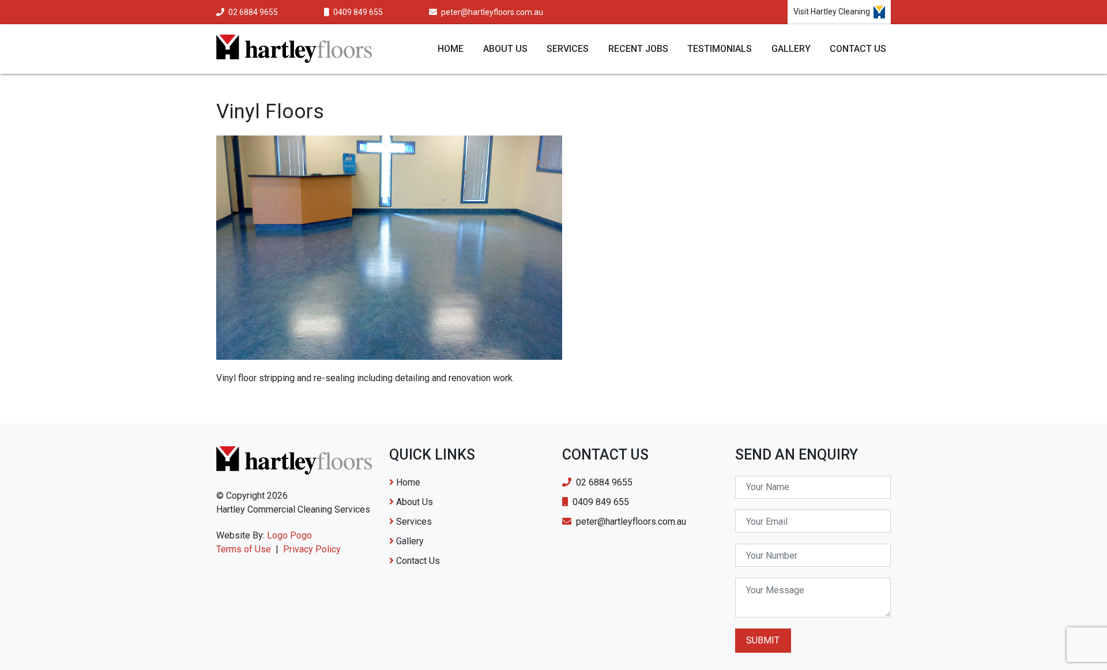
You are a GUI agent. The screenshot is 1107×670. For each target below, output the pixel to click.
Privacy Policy (312, 549)
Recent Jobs (638, 48)
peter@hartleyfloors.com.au (491, 12)
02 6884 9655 (252, 12)
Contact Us (858, 48)
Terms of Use (243, 549)
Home (451, 48)
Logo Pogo (289, 535)
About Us (505, 48)
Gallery (791, 48)
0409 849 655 (357, 12)
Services (568, 48)
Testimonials (719, 48)
